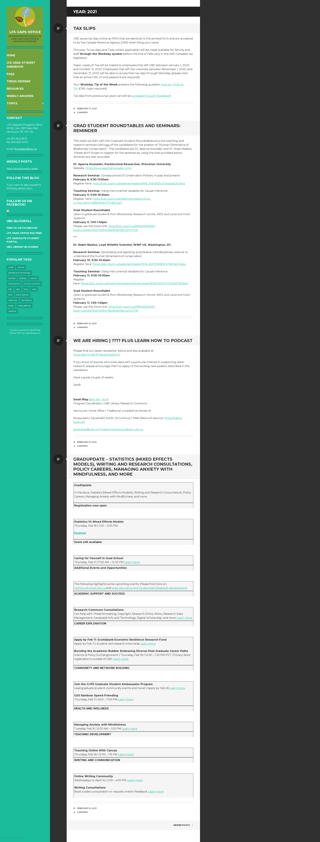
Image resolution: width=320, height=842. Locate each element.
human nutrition (32, 283)
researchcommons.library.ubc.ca (121, 429)
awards (11, 278)
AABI (10, 267)
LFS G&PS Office (25, 32)
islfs (10, 289)
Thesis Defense (18, 81)
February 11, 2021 (87, 108)
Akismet (25, 838)
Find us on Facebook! (22, 227)
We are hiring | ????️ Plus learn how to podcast (132, 340)
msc (34, 289)
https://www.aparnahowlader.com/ (109, 168)
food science (14, 283)
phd (10, 294)
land (26, 289)
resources (12, 300)
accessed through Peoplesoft (151, 95)
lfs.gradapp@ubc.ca (25, 148)
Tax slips (84, 28)
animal (21, 267)
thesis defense (24, 305)
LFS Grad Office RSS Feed (24, 233)
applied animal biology (19, 272)
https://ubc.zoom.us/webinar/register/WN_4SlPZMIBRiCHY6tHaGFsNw (139, 264)
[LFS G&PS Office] (25, 17)
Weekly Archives (20, 96)
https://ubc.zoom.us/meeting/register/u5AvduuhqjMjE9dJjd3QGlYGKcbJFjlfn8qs (134, 283)
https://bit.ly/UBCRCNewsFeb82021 (96, 354)
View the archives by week (22, 168)
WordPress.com (33, 333)
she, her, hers (98, 399)
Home (11, 55)
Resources (15, 88)
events (34, 278)
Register (80, 533)
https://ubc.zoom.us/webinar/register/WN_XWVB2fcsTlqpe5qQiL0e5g (139, 183)
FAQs (10, 74)
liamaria (82, 112)
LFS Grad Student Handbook (21, 64)
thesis (11, 305)
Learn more (132, 562)
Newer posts (182, 825)
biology (23, 278)
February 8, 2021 (87, 323)
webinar (12, 311)
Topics (12, 103)
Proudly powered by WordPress (25, 330)
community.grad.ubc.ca (90, 588)
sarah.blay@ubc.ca (85, 429)
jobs (18, 289)
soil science (26, 300)
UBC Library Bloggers (22, 246)
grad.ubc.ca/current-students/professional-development (150, 588)
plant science (22, 294)
